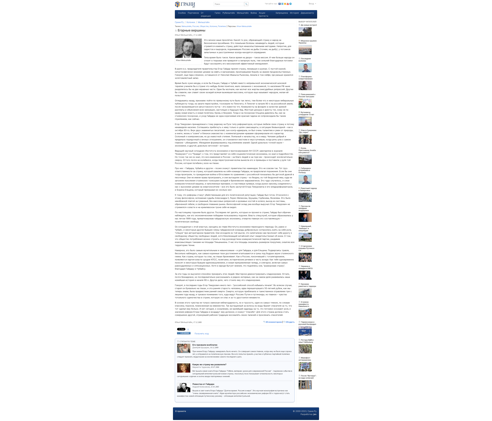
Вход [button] (312, 3)
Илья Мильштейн (244, 26)
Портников (193, 13)
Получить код (202, 333)
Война (254, 13)
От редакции (206, 14)
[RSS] (285, 3)
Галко (218, 13)
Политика (222, 26)
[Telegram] (290, 3)
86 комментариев (273, 322)
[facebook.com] (279, 3)
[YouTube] (288, 3)
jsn (314, 414)
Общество (204, 26)
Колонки (191, 22)
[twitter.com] (282, 3)
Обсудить (290, 322)
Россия (195, 26)
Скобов (182, 13)
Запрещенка (281, 13)
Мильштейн (243, 13)
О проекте (180, 411)
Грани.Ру (179, 22)
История (294, 13)
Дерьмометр (307, 13)
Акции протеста (263, 14)
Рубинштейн (229, 13)
